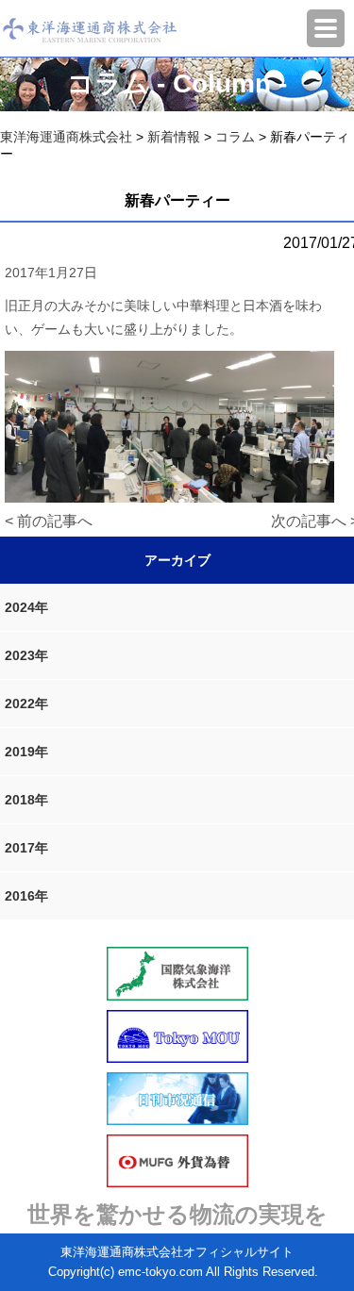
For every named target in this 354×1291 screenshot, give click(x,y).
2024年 (26, 607)
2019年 (26, 751)
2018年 (26, 799)
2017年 (26, 847)
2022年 (26, 703)
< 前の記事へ (49, 521)
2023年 (26, 655)
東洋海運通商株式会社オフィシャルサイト (177, 1252)
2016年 (26, 895)
